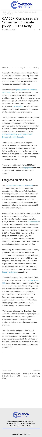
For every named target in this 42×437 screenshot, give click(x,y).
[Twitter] (9, 35)
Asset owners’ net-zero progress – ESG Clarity (31, 375)
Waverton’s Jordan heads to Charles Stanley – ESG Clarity (11, 376)
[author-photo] (21, 396)
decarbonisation (34, 222)
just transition (18, 106)
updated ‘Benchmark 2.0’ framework (19, 185)
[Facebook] (4, 35)
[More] (24, 35)
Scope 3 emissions (9, 272)
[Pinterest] (14, 35)
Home (4, 12)
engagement (28, 168)
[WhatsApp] (19, 35)
